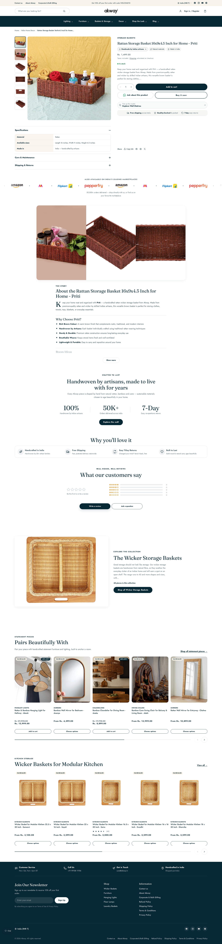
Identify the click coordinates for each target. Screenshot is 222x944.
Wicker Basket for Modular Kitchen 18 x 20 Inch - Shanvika (188, 826)
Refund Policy (145, 901)
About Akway (30, 3)
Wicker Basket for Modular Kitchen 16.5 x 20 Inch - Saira (110, 826)
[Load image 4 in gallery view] (20, 79)
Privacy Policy (145, 915)
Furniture (108, 893)
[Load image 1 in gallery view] (20, 42)
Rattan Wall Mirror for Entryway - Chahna (188, 710)
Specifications (21, 130)
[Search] (64, 11)
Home (17, 30)
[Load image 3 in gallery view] (20, 67)
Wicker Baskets (110, 888)
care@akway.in (122, 870)
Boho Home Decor (28, 30)
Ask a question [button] (127, 506)
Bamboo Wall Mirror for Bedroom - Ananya (69, 712)
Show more (111, 360)
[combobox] (42, 11)
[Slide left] (32, 80)
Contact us (18, 3)
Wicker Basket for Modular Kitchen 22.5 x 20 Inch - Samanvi (33, 826)
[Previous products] (198, 740)
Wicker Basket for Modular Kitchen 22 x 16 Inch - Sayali (71, 826)
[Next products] (204, 740)
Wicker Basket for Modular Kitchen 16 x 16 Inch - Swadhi (150, 826)
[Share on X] (145, 149)
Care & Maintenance (24, 157)
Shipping (133, 58)
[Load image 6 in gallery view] (20, 104)
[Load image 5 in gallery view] (20, 91)
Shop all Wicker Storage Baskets (133, 589)
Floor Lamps (109, 901)
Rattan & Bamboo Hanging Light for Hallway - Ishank (30, 712)
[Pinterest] (206, 3)
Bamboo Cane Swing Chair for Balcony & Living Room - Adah (149, 712)
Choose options (72, 731)
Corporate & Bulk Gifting (47, 3)
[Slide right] (106, 80)
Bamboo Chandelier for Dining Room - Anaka (109, 712)
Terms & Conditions (147, 910)
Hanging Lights (110, 897)
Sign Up (61, 900)
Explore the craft (111, 422)
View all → (202, 765)
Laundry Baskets (110, 906)
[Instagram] (199, 3)
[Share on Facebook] (136, 149)
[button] (68, 21)
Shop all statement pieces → (194, 651)
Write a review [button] (95, 506)
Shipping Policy (145, 906)
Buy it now (181, 95)
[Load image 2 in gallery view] (20, 54)
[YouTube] (202, 3)
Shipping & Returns (24, 165)
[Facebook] (195, 3)
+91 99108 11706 (74, 870)
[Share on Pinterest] (141, 149)
